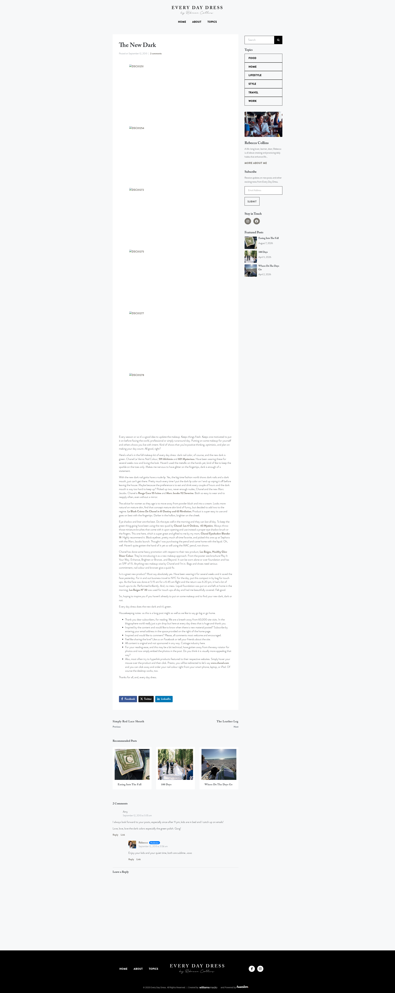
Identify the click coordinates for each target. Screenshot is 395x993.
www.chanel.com (220, 663)
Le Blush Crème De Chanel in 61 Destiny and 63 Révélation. (159, 511)
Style (252, 84)
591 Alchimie (166, 459)
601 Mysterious (186, 459)
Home (182, 22)
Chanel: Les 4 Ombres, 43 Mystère (193, 526)
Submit (252, 201)
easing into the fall (268, 238)
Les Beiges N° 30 (138, 590)
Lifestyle (255, 75)
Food (252, 58)
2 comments (156, 53)
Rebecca (143, 843)
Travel (253, 92)
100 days (263, 252)
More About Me (256, 163)
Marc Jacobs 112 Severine (179, 493)
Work (253, 101)
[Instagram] (248, 221)
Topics (212, 22)
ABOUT (196, 22)
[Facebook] (256, 221)
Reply (115, 835)
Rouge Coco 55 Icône (149, 493)
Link (123, 835)
